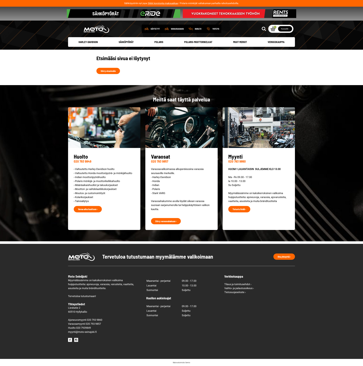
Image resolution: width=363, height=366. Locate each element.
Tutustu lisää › (239, 209)
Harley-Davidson (88, 42)
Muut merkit (240, 42)
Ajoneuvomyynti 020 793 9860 (85, 319)
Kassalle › (285, 29)
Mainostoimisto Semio (181, 363)
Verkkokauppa (276, 42)
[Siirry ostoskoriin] (273, 29)
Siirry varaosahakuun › (166, 221)
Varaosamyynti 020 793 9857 (84, 323)
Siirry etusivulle (108, 71)
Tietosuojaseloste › (235, 292)
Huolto (198, 29)
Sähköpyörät (126, 42)
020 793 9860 (237, 161)
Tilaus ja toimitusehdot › (237, 284)
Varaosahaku (177, 29)
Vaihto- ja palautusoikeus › (239, 288)
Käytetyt (155, 29)
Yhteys (215, 29)
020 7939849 (83, 327)
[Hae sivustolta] (264, 28)
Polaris (158, 42)
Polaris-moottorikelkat (198, 42)
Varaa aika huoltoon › (88, 209)
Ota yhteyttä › (284, 256)
